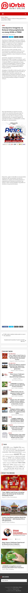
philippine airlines (18, 464)
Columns (10, 372)
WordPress (18, 590)
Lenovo (4, 462)
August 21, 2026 (13, 361)
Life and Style (11, 353)
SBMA (21, 466)
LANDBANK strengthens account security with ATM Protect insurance (17, 385)
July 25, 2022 (5, 34)
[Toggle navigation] (3, 13)
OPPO (11, 464)
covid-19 (18, 454)
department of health (20, 456)
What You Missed (8, 473)
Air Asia (11, 447)
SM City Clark (10, 468)
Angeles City (17, 447)
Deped (4, 458)
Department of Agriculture (10, 456)
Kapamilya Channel (20, 460)
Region (10, 390)
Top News (17, 469)
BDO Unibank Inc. (13, 449)
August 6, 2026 (14, 370)
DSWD (13, 458)
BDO (7, 449)
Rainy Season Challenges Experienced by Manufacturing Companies (17, 375)
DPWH (10, 458)
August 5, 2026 (16, 378)
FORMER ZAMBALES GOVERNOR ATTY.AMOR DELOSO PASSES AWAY (17, 420)
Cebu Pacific (20, 449)
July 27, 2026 (14, 388)
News (3, 25)
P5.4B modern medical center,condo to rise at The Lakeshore (14, 335)
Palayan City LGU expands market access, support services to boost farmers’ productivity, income (17, 402)
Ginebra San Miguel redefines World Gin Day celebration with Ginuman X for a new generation (17, 366)
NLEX (7, 464)
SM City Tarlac (18, 468)
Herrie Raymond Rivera (17, 380)
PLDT (23, 464)
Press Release (21, 361)
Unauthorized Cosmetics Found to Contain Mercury (14, 340)
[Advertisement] (14, 95)
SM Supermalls (12, 469)
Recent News (8, 351)
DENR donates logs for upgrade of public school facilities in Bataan (17, 393)
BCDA (4, 449)
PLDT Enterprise (7, 466)
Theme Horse (16, 589)
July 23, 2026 (14, 414)
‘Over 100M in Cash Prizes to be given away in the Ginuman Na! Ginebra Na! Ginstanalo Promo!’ (17, 357)
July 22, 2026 (13, 422)
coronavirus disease (9, 454)
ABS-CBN (6, 447)
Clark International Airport (15, 452)
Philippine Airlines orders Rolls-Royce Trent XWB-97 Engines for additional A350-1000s (17, 411)
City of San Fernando (10, 450)
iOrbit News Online (17, 587)
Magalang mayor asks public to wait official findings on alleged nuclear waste (17, 436)
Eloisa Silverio (12, 34)
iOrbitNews (21, 370)
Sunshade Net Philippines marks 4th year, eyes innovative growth (17, 428)
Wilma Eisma (21, 469)
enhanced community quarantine (9, 459)
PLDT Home (16, 466)
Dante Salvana (20, 422)
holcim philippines (12, 460)
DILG (6, 458)
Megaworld (9, 462)
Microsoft (15, 462)
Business (10, 425)
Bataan (23, 447)
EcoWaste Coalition (20, 458)
